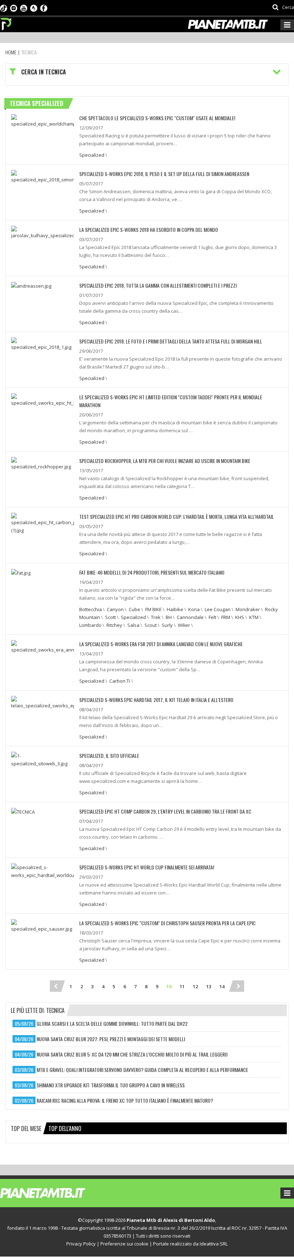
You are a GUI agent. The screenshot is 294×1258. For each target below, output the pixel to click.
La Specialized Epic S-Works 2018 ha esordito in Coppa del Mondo (148, 229)
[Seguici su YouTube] (23, 7)
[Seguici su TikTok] (3, 7)
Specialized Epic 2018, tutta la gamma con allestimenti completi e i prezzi (158, 285)
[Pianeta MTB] (56, 1192)
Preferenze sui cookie (124, 1243)
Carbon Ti (119, 681)
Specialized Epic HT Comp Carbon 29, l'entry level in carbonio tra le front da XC (165, 811)
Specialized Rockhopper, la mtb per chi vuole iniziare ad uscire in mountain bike (164, 460)
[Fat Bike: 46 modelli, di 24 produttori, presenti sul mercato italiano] (20, 572)
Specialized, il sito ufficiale (109, 755)
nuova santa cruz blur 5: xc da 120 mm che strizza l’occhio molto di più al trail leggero (132, 1054)
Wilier (184, 625)
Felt (212, 617)
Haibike (175, 609)
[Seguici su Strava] (33, 7)
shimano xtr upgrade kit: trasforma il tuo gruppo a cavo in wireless (111, 1085)
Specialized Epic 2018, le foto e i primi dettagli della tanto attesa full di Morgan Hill (170, 341)
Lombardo (90, 625)
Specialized (91, 155)
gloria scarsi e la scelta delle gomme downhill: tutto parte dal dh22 (112, 1023)
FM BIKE (153, 609)
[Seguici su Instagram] (13, 7)
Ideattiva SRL (214, 1243)
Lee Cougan (218, 609)
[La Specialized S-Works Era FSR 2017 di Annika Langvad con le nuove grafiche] (42, 646)
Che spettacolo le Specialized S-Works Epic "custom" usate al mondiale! (157, 118)
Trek (156, 617)
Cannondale (190, 617)
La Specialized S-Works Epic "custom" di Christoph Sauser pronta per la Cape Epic (167, 923)
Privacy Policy (81, 1243)
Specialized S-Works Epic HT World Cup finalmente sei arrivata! (146, 867)
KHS (239, 617)
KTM (254, 617)
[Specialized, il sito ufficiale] (42, 759)
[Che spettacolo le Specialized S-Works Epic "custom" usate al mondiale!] (42, 120)
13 (208, 986)
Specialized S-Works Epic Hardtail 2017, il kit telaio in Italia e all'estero (156, 699)
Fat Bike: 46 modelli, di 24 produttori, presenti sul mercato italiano (151, 572)
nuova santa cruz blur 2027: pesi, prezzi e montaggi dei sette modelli (111, 1039)
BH (169, 617)
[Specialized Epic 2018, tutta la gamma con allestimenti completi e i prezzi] (31, 285)
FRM (225, 617)
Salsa (133, 625)
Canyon (115, 609)
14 (221, 986)
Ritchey (114, 625)
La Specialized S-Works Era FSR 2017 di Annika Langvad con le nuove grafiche (161, 644)
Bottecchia (90, 609)
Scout (150, 625)
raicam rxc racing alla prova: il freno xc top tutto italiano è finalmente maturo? (125, 1100)
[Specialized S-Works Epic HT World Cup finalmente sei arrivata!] (42, 870)
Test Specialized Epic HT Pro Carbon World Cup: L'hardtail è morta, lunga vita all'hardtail (176, 516)
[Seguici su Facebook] (43, 7)
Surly (167, 625)
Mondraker (248, 609)
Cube (134, 609)
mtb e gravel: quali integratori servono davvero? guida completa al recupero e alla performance (142, 1069)
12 (195, 986)
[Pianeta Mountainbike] (6, 22)
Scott (110, 617)
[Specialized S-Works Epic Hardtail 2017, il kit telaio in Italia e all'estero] (42, 702)
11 (182, 986)
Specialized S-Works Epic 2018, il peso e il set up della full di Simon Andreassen (164, 173)
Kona (194, 609)
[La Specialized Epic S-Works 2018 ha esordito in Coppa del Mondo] (42, 232)
